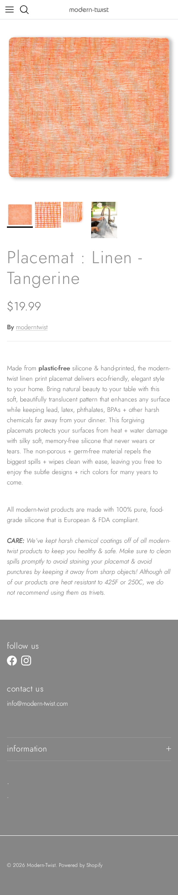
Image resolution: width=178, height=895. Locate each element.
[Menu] (9, 9)
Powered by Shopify (80, 865)
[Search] (28, 9)
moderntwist (32, 327)
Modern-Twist (41, 865)
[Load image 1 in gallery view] (89, 108)
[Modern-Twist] (89, 9)
